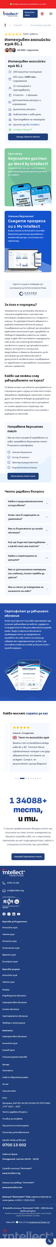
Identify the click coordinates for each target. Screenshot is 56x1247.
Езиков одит (8, 1050)
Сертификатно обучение (15, 1016)
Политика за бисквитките (15, 1132)
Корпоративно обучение (14, 1002)
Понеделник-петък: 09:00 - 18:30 (20, 1159)
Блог (4, 1097)
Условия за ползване (12, 1118)
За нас (5, 1084)
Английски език (9, 927)
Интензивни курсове (40, 25)
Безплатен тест (29, 13)
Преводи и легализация (13, 1023)
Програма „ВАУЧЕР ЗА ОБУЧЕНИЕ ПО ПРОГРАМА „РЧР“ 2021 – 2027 (26, 1105)
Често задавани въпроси (14, 1112)
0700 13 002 (14, 1145)
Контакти (7, 1070)
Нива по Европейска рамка (15, 1077)
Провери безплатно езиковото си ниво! (29, 4)
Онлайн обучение (10, 1009)
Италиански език (11, 948)
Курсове (18, 25)
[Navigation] (51, 14)
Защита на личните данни (15, 1125)
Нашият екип (9, 1091)
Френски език (9, 954)
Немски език (8, 934)
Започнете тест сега (23, 476)
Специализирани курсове (14, 1057)
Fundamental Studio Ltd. (39, 1222)
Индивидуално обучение (14, 995)
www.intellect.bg (11, 1173)
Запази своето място (28, 136)
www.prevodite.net (12, 1187)
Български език (10, 961)
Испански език (9, 941)
